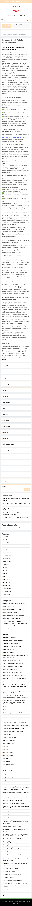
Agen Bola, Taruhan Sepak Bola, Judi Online (13, 603)
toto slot (5, 475)
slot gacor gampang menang (10, 777)
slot (4, 372)
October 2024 (6, 594)
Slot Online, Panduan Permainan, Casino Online (14, 811)
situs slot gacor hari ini (9, 444)
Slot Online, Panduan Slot (9, 814)
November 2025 (7, 555)
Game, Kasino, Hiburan (8, 649)
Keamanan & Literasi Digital (10, 669)
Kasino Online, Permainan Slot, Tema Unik (13, 663)
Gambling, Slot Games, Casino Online (12, 631)
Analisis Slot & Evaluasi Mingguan (11, 618)
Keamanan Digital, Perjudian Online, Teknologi (14, 675)
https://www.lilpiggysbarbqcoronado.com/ (13, 137)
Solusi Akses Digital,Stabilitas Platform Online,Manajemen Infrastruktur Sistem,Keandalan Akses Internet (15, 821)
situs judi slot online (8, 755)
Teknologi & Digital (7, 842)
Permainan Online (7, 734)
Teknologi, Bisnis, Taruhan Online (11, 868)
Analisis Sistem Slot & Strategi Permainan (13, 615)
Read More (4, 359)
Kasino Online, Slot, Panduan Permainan (13, 666)
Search (4, 486)
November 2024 (7, 591)
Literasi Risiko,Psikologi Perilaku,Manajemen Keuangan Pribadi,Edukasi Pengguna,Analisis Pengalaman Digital (14, 702)
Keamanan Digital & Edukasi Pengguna (12, 672)
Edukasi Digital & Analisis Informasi (12, 628)
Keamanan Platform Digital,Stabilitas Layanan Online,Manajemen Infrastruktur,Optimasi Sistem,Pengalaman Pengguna (14, 680)
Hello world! (21, 528)
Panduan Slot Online (8, 716)
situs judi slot (6, 749)
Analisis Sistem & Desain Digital (11, 612)
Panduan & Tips (7, 710)
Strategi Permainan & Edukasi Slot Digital (13, 839)
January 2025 (6, 585)
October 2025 (6, 558)
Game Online (6, 634)
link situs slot (6, 390)
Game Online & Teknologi (9, 637)
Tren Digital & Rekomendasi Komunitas (12, 880)
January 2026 (6, 549)
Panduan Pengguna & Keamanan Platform (13, 713)
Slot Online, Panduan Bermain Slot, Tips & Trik (14, 803)
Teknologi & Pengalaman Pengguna (11, 848)
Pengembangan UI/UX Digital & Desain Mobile (14, 722)
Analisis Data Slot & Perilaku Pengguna (12, 609)
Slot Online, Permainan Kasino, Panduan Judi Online (16, 817)
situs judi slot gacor (8, 752)
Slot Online (5, 783)
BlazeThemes (16, 903)
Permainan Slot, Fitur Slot (9, 737)
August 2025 (6, 564)
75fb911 (5, 52)
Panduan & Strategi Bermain (10, 707)
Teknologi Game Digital (9, 851)
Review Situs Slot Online (9, 740)
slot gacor (5, 396)
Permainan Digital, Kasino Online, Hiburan (13, 728)
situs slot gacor (7, 384)
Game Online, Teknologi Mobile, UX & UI (13, 643)
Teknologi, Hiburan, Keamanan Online (12, 874)
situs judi (5, 746)
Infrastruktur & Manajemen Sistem (11, 660)
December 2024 (7, 588)
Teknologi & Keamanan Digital (10, 845)
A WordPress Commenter (9, 528)
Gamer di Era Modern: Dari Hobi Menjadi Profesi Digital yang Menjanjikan (16, 1)
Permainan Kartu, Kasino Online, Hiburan (13, 731)
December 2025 (7, 552)
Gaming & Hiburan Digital (9, 652)
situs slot (5, 758)
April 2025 (5, 576)
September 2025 (7, 561)
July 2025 (5, 567)
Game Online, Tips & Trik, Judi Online (12, 646)
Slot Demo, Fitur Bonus (9, 770)
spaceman (5, 456)
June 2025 (5, 570)
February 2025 (6, 582)
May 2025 (5, 573)
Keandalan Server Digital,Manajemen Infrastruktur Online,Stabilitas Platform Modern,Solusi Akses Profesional (15, 686)
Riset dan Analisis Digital (9, 743)
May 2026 (5, 537)
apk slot (5, 463)
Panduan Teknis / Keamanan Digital (12, 719)
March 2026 (6, 543)
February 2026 (6, 546)
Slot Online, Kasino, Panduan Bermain (12, 800)
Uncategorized (6, 889)
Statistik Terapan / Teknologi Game (12, 826)
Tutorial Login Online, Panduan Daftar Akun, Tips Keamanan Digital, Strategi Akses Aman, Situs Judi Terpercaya (15, 885)
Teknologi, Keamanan (8, 877)
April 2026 (5, 540)
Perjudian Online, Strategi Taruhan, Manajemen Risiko (16, 725)
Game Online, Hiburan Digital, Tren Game (13, 640)
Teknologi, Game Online (9, 871)
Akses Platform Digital (8, 606)
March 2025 (6, 579)
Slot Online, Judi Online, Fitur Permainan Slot (14, 797)
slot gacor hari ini (7, 378)
